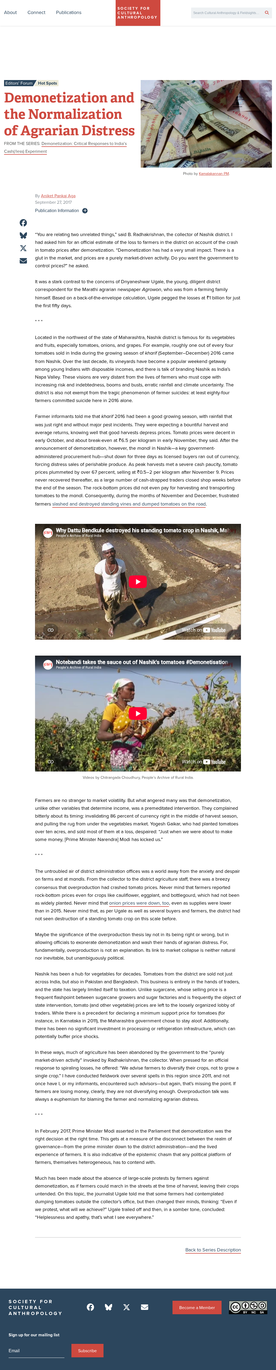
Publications (68, 12)
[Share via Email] (23, 261)
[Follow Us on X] (126, 1307)
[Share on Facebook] (23, 223)
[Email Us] (144, 1307)
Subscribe (87, 1351)
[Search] (267, 12)
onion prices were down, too (139, 903)
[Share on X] (23, 248)
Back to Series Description (213, 1249)
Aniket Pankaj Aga (58, 196)
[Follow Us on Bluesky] (108, 1307)
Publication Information (57, 210)
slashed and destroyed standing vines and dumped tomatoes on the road (129, 503)
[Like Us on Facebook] (90, 1307)
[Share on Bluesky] (23, 235)
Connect (36, 12)
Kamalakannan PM (214, 173)
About (10, 12)
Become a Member (197, 1307)
